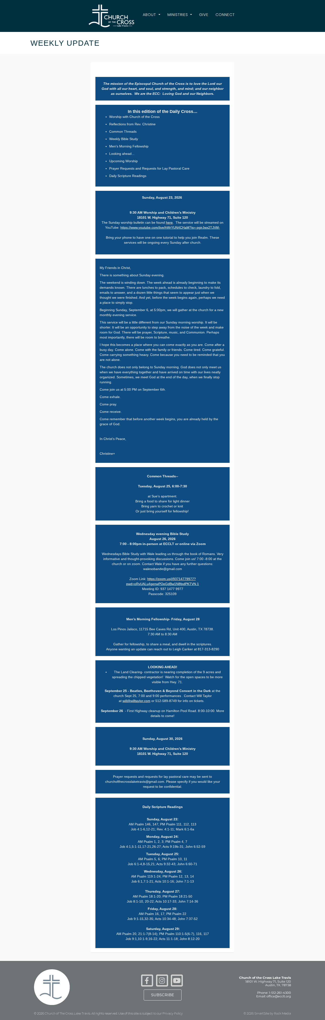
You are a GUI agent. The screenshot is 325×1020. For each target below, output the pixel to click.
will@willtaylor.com (136, 701)
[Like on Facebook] (147, 980)
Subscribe (162, 995)
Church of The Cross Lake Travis (67, 1013)
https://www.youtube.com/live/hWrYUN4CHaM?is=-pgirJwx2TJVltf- (170, 227)
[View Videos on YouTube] (177, 980)
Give (203, 14)
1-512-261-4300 (280, 993)
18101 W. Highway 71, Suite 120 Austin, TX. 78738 (268, 983)
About (150, 14)
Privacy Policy (172, 1013)
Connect (225, 14)
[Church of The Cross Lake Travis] (111, 16)
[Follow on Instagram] (162, 980)
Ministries (178, 14)
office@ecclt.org (278, 996)
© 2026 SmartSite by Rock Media (267, 1013)
